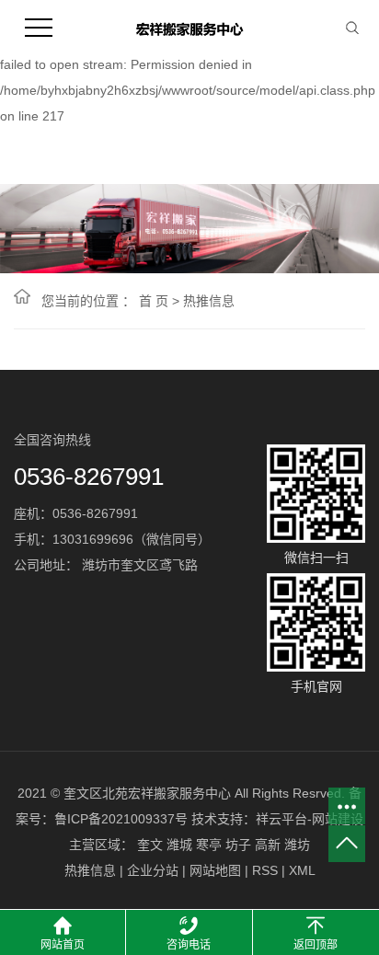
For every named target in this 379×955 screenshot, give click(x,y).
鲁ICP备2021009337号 (121, 818)
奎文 (150, 844)
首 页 (153, 300)
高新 (268, 844)
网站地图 (215, 870)
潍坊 (297, 844)
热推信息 (209, 300)
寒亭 (209, 844)
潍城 (179, 844)
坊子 (238, 844)
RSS (265, 870)
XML (302, 870)
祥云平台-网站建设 (309, 818)
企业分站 (152, 870)
